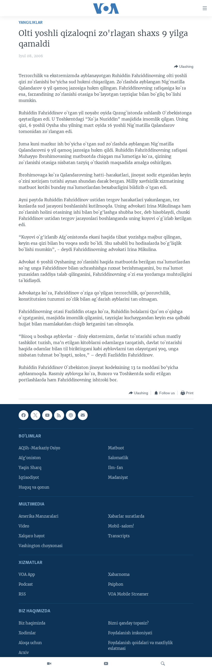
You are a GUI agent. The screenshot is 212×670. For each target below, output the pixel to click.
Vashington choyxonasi (41, 546)
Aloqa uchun (30, 643)
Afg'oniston (30, 458)
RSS (22, 594)
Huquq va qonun (34, 487)
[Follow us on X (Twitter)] (35, 415)
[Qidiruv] (163, 663)
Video (24, 526)
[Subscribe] (83, 415)
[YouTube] (106, 663)
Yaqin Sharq (30, 467)
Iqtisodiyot (29, 477)
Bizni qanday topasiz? (128, 623)
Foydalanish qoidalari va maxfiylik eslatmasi (140, 646)
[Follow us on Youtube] (47, 415)
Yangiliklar (31, 22)
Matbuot (116, 448)
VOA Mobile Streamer (128, 594)
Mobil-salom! (121, 526)
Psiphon (115, 584)
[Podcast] (71, 415)
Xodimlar (27, 633)
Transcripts (119, 536)
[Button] (183, 66)
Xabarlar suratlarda (126, 516)
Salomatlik (118, 458)
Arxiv (24, 652)
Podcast (26, 584)
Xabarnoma (119, 574)
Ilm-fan (115, 467)
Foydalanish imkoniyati (130, 633)
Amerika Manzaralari (38, 516)
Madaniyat (118, 477)
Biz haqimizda (32, 623)
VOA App (27, 574)
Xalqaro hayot (32, 536)
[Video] (49, 663)
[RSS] (59, 415)
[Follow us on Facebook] (23, 415)
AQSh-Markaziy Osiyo (39, 448)
